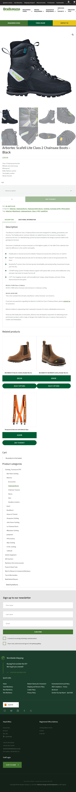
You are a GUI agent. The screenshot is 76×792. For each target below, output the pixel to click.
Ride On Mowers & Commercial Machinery (17, 571)
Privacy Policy (31, 693)
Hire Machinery (7, 693)
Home (5, 684)
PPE (38, 211)
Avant (8, 506)
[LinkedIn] (18, 711)
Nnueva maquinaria (38, 10)
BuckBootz (10, 510)
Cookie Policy (31, 690)
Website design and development (47, 784)
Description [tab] (9, 220)
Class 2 (34, 211)
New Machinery (7, 690)
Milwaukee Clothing (13, 530)
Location (8, 737)
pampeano (10, 534)
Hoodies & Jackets (14, 502)
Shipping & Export (29, 3)
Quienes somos (7, 3)
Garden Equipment (11, 555)
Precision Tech (71, 10)
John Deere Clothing (13, 522)
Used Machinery (8, 687)
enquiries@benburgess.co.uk (11, 748)
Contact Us (64, 23)
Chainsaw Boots (21, 209)
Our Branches (18, 3)
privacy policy (36, 643)
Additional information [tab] (27, 220)
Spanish (10, 705)
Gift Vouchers (9, 559)
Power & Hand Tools (11, 567)
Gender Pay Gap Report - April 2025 (62, 693)
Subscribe (38, 632)
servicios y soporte (61, 9)
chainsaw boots (26, 211)
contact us (66, 301)
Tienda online (40, 23)
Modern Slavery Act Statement (36, 684)
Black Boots (16, 211)
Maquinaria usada (26, 10)
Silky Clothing (11, 543)
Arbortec (13, 209)
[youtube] (11, 711)
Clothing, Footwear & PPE (52, 209)
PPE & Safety (65, 209)
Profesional (51, 3)
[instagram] (5, 711)
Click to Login (11, 765)
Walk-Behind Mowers (11, 579)
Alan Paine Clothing (12, 474)
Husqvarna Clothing (13, 518)
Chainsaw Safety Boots (35, 209)
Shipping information (18, 672)
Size (2, 182)
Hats (9, 498)
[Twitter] (31, 711)
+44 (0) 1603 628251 (8, 742)
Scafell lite (44, 211)
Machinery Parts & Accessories (14, 563)
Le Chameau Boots (12, 526)
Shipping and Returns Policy (36, 687)
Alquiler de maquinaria (50, 10)
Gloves (10, 494)
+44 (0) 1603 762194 (8, 745)
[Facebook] (24, 711)
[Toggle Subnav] (31, 11)
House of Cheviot (12, 514)
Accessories (12, 482)
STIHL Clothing (11, 547)
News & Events (41, 3)
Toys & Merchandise (11, 575)
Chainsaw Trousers (14, 490)
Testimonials (60, 3)
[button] (73, 34)
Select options (19, 386)
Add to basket (51, 199)
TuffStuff (9, 551)
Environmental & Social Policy (61, 684)
